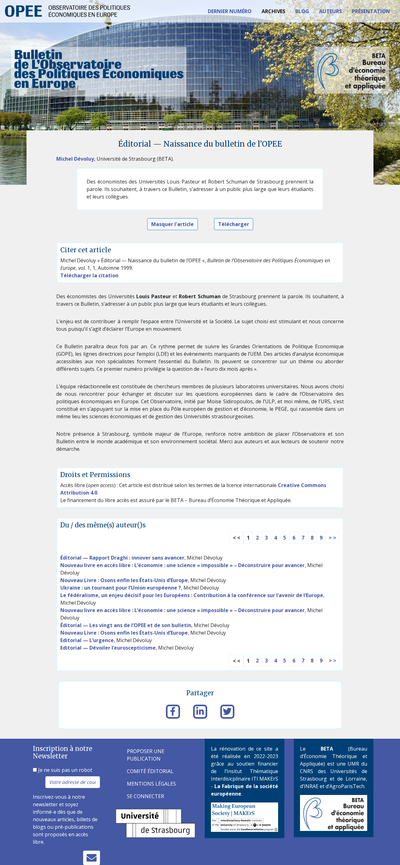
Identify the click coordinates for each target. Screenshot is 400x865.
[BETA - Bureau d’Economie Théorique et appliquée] (333, 812)
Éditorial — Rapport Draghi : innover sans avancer (122, 557)
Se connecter (145, 796)
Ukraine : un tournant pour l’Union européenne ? (120, 587)
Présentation (371, 11)
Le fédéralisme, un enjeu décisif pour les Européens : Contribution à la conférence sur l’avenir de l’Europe (191, 595)
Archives (273, 11)
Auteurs (330, 11)
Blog (302, 11)
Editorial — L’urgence (87, 640)
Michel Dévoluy (75, 158)
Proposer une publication (145, 755)
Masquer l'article (172, 224)
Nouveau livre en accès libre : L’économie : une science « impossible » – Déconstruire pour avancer (182, 565)
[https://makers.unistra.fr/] (244, 816)
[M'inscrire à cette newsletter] (91, 858)
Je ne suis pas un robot (64, 770)
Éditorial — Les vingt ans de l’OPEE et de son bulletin (125, 625)
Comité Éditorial (150, 771)
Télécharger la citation (89, 275)
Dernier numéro (230, 11)
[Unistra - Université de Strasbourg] (155, 822)
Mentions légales (151, 783)
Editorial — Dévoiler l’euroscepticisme (108, 647)
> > (332, 537)
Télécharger (233, 224)
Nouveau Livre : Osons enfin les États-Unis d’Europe (124, 580)
